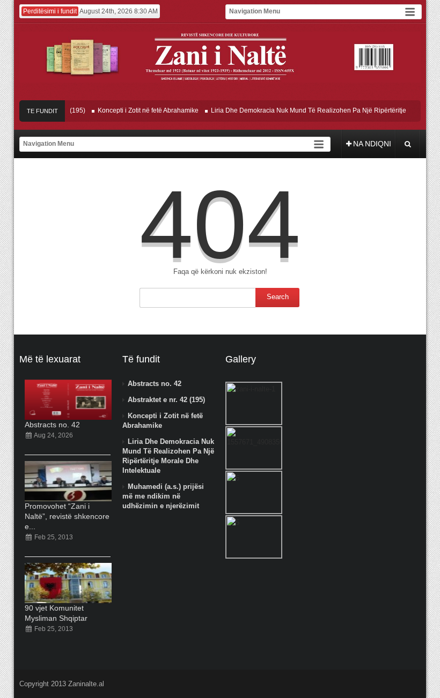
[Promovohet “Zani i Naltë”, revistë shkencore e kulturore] (68, 481)
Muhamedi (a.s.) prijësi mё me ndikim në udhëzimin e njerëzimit (163, 496)
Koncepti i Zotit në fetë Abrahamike (142, 110)
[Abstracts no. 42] (68, 400)
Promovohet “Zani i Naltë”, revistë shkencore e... (67, 516)
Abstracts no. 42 (52, 424)
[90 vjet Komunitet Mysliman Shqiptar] (68, 583)
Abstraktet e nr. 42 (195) (166, 400)
